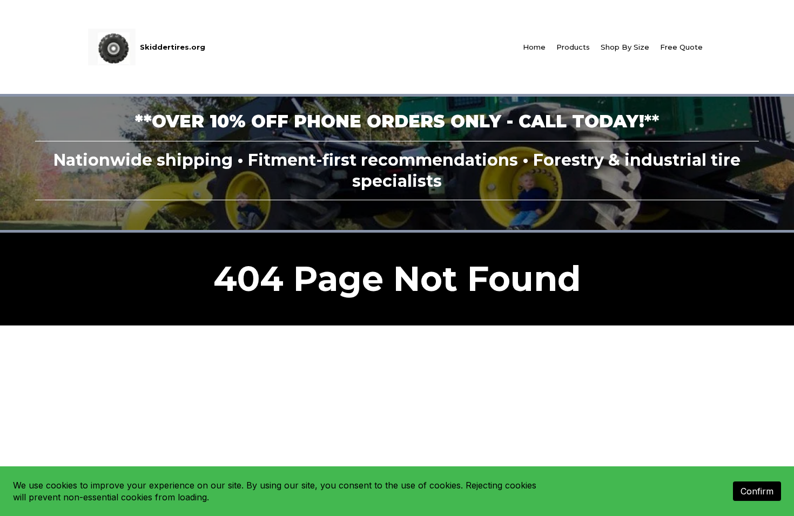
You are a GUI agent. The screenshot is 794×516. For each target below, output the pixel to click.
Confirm (757, 491)
